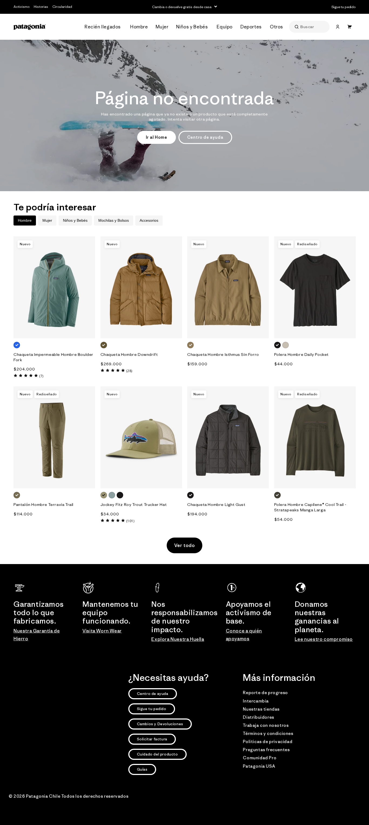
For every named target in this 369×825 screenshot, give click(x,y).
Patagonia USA (259, 766)
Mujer (47, 220)
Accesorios (149, 220)
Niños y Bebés (75, 220)
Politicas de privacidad (267, 741)
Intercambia (256, 701)
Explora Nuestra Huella (177, 639)
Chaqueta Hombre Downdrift (129, 354)
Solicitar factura (152, 739)
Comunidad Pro (259, 757)
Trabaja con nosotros (266, 725)
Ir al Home (156, 137)
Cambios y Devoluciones (160, 723)
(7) (41, 376)
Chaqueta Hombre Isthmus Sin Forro (223, 354)
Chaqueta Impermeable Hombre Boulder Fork (53, 357)
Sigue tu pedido (151, 708)
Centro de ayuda (205, 137)
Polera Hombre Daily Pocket (301, 354)
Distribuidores (258, 717)
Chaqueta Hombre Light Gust (216, 504)
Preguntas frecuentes (266, 749)
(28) (129, 371)
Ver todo (184, 545)
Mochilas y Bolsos (113, 220)
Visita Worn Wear (102, 631)
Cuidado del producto (157, 754)
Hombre (25, 220)
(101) (130, 521)
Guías (142, 769)
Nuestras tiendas (261, 709)
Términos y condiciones (268, 733)
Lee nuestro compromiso (324, 639)
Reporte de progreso (265, 692)
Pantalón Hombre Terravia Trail (43, 504)
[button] (104, 27)
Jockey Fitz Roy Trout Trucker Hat (133, 504)
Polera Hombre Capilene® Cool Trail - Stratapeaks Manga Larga (310, 507)
